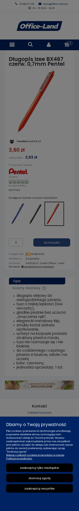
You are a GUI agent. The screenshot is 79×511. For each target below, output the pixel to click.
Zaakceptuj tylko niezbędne (39, 468)
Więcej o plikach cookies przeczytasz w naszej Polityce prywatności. (35, 456)
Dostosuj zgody (40, 478)
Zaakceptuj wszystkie (39, 488)
